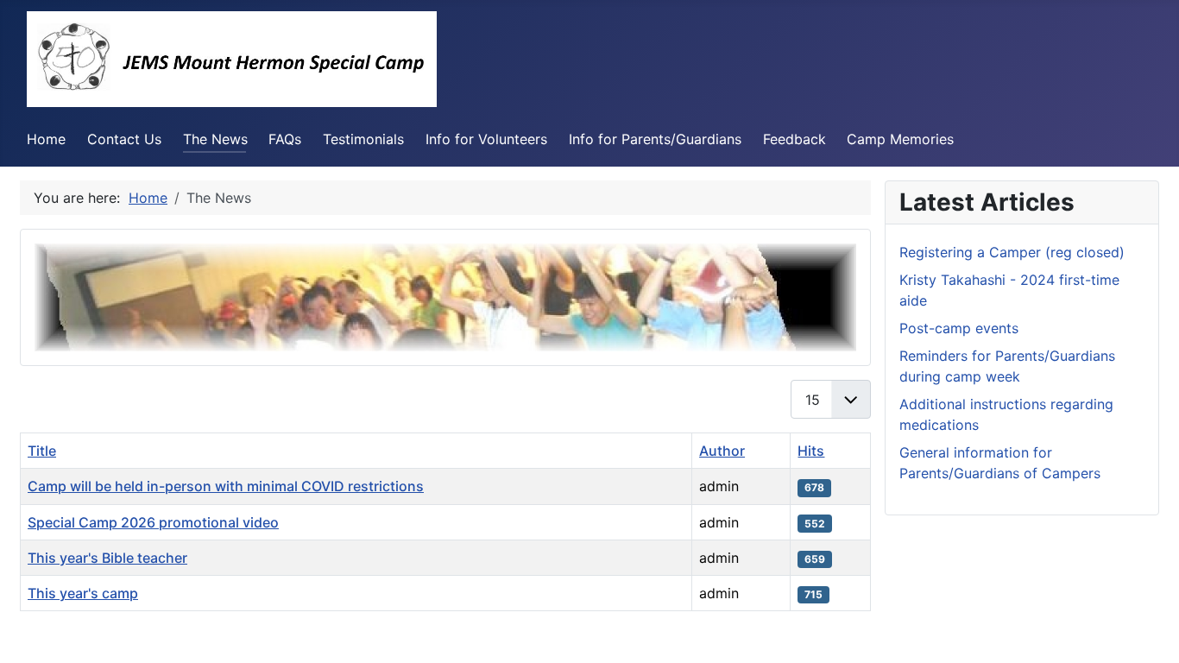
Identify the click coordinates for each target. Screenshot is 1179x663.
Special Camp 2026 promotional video (153, 522)
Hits (811, 450)
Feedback (794, 139)
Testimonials (363, 139)
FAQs (284, 139)
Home (46, 139)
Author (722, 450)
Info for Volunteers (486, 139)
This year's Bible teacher (107, 557)
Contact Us (124, 139)
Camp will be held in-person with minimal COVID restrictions (226, 486)
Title (42, 450)
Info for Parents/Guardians (655, 139)
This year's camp (83, 593)
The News (215, 139)
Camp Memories (900, 139)
